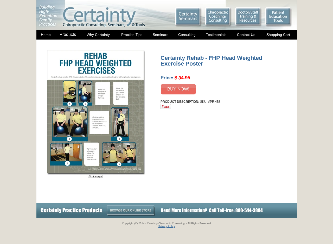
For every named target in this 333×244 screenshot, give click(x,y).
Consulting (187, 35)
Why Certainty (98, 35)
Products (68, 34)
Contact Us (246, 35)
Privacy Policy (166, 226)
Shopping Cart (278, 35)
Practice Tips (131, 35)
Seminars (160, 35)
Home (46, 35)
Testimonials (216, 35)
